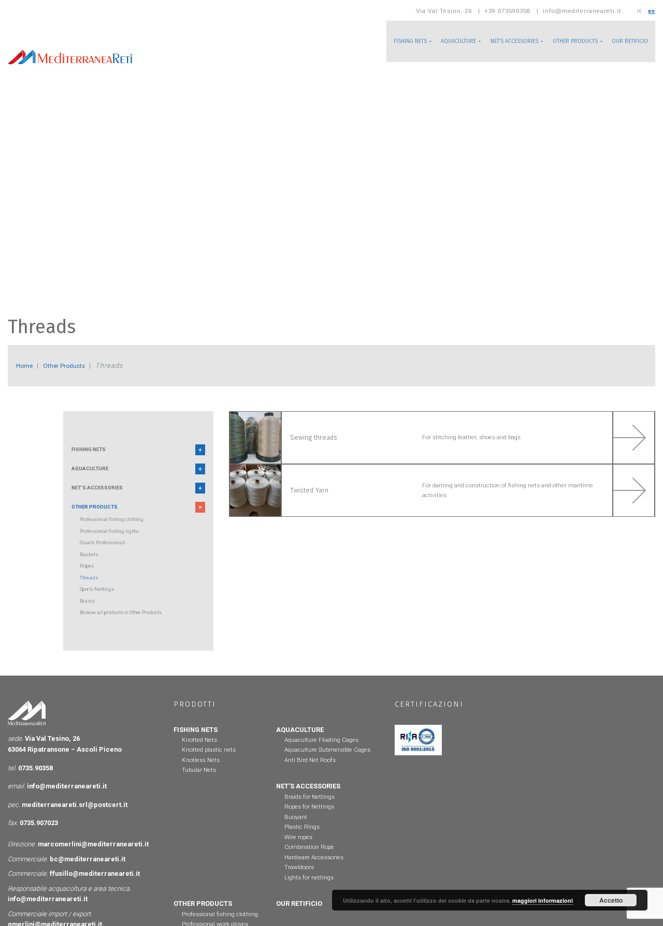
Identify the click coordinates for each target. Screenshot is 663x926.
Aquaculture (95, 473)
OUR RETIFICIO (627, 41)
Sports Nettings (100, 601)
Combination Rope (309, 859)
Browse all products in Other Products (131, 625)
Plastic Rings (302, 839)
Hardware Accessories (313, 870)
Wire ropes (298, 850)
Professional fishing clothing (118, 531)
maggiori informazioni (542, 900)
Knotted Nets (199, 752)
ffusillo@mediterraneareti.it (95, 886)
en (651, 10)
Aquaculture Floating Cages (321, 752)
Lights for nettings (309, 890)
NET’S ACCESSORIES (496, 41)
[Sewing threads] (442, 445)
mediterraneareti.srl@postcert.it (74, 817)
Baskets (91, 567)
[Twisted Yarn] (442, 513)
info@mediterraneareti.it (67, 799)
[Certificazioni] (418, 752)
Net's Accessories (103, 496)
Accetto (611, 900)
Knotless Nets (201, 772)
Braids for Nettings (309, 809)
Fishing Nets (93, 451)
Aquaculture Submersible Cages (327, 762)
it (638, 10)
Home (26, 365)
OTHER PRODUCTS (565, 41)
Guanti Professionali (107, 555)
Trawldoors (299, 880)
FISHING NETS (375, 41)
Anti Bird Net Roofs (310, 772)
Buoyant (295, 829)
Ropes (88, 578)
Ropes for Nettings (309, 819)
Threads (91, 590)
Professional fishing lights (114, 543)
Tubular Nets (199, 782)
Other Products (72, 365)
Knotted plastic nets (209, 762)
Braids (88, 613)
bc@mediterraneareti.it (87, 872)
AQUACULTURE (431, 41)
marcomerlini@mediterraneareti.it (93, 857)
